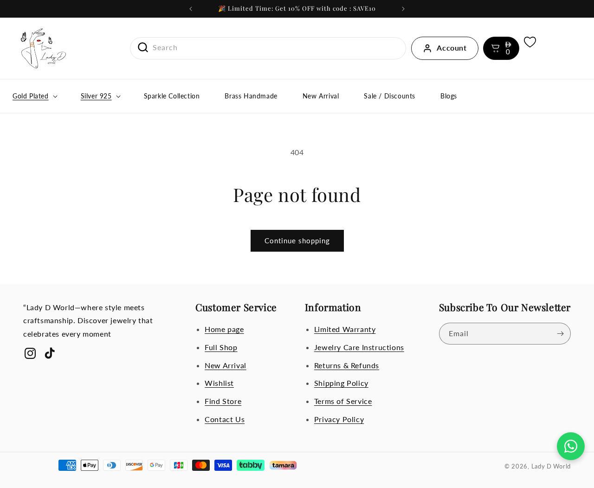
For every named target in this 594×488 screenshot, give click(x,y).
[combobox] (268, 47)
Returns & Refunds (346, 365)
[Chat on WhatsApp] (571, 446)
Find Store (223, 401)
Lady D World (551, 466)
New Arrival (225, 365)
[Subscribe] (560, 334)
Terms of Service (343, 401)
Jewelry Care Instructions (359, 347)
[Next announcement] (403, 9)
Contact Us (225, 419)
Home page (224, 329)
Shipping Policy (341, 382)
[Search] (139, 47)
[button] (501, 48)
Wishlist (219, 382)
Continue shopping (297, 240)
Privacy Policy (339, 419)
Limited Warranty (345, 329)
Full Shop (221, 347)
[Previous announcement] (191, 9)
